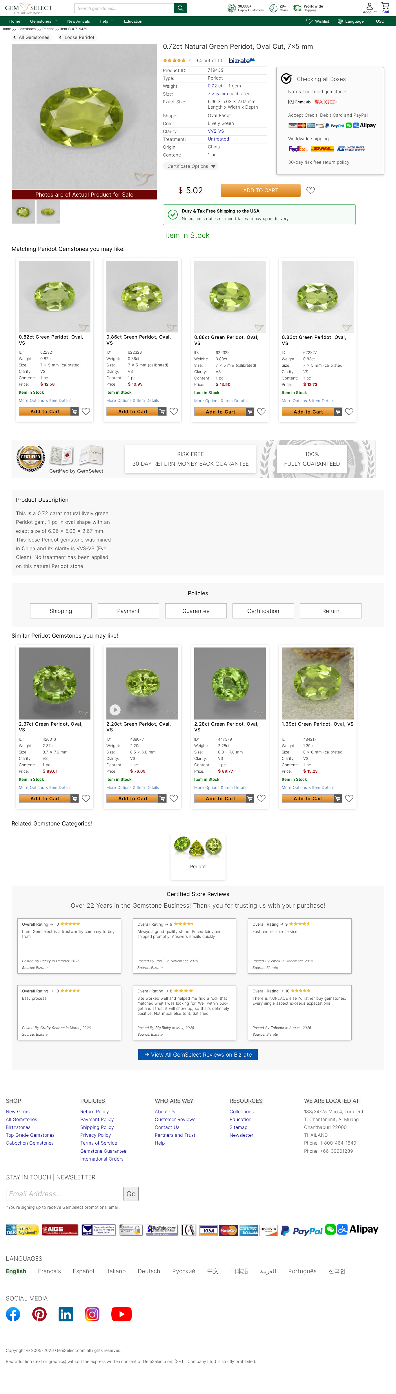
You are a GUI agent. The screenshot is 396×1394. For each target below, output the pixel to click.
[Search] (180, 8)
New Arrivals (78, 21)
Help (107, 20)
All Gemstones (21, 1119)
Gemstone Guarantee (103, 1151)
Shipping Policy (97, 1127)
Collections (242, 1111)
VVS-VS (216, 131)
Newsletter (241, 1135)
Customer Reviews (175, 1119)
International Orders (101, 1159)
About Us (165, 1111)
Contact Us (167, 1127)
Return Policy (94, 1111)
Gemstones (43, 20)
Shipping (61, 610)
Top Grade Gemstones (30, 1135)
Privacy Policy (95, 1135)
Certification (263, 610)
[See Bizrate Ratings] (242, 60)
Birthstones (18, 1127)
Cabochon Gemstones (30, 1143)
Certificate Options (188, 166)
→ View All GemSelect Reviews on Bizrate (198, 1054)
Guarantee (196, 610)
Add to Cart (261, 190)
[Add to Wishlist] (310, 190)
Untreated (218, 139)
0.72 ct (216, 86)
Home (14, 21)
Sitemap (239, 1127)
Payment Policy (97, 1119)
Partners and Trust (175, 1135)
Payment (128, 610)
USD (380, 21)
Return (330, 610)
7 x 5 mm (218, 93)
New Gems (18, 1111)
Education (133, 21)
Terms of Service (98, 1143)
